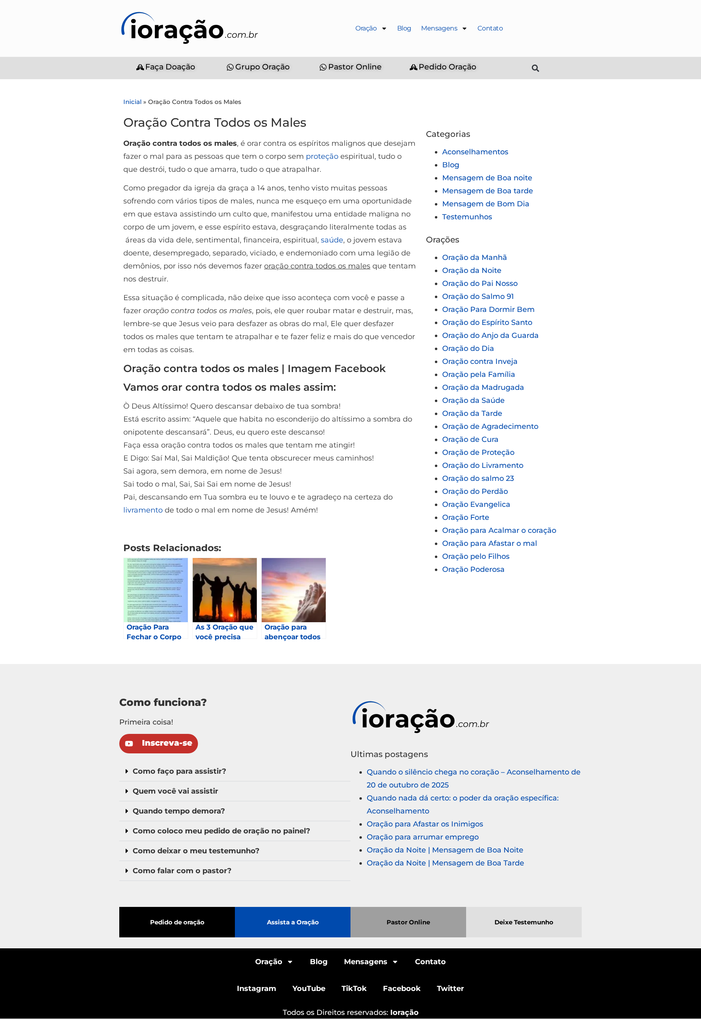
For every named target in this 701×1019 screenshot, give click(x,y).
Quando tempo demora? (179, 811)
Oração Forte (465, 517)
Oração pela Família (478, 374)
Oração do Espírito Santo (487, 322)
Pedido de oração (177, 922)
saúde (332, 240)
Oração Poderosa (473, 569)
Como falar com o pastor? (182, 870)
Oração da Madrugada (483, 387)
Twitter (450, 988)
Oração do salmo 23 (478, 478)
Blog (404, 28)
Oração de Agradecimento (490, 426)
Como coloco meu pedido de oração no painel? (221, 830)
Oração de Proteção (478, 452)
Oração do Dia (468, 348)
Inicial (132, 102)
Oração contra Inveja (480, 361)
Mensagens (439, 28)
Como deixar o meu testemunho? (196, 850)
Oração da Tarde (472, 413)
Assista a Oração (293, 922)
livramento (143, 510)
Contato (490, 28)
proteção (322, 156)
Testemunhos (467, 216)
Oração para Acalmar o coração (499, 530)
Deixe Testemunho (524, 922)
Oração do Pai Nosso (480, 283)
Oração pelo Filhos (476, 556)
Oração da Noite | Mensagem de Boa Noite (445, 850)
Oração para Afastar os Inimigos (425, 824)
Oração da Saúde (473, 400)
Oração (366, 28)
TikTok (354, 988)
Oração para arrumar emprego (423, 837)
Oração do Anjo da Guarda (490, 335)
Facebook (402, 988)
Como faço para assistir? (179, 771)
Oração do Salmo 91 (478, 296)
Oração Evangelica (476, 504)
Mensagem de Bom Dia (485, 203)
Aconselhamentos (475, 151)
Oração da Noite (471, 270)
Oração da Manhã (474, 257)
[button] (535, 68)
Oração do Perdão (475, 491)
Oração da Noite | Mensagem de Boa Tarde (445, 863)
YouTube (308, 988)
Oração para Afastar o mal (489, 543)
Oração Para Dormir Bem (488, 309)
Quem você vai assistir (175, 791)
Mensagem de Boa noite (487, 177)
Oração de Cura (470, 439)
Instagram (256, 988)
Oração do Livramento (482, 465)
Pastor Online (408, 922)
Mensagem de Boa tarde (487, 190)
